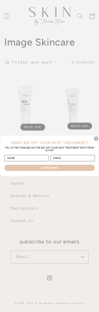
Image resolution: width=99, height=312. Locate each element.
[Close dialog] (96, 138)
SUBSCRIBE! (49, 167)
